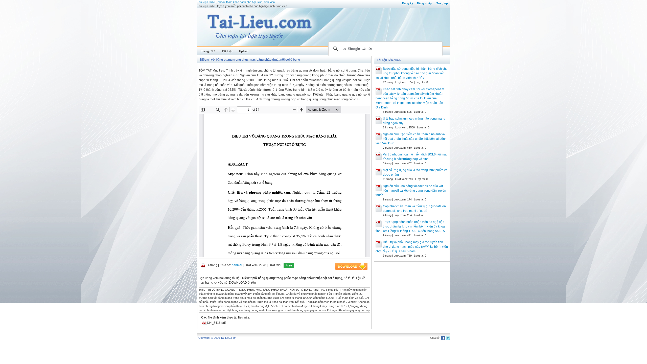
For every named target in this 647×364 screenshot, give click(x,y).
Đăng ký (407, 3)
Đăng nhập (424, 3)
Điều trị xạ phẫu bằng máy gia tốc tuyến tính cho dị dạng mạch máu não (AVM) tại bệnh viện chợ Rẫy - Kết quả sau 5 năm (412, 246)
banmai (237, 265)
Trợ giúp (442, 3)
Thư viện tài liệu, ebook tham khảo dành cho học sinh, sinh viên (236, 2)
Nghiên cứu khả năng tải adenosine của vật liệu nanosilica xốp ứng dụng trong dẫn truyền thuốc (411, 190)
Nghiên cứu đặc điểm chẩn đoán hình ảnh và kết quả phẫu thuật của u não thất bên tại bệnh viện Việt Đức (411, 138)
